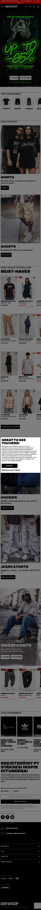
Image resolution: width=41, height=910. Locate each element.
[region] (20, 455)
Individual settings (11, 470)
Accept (9, 465)
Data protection (16, 460)
